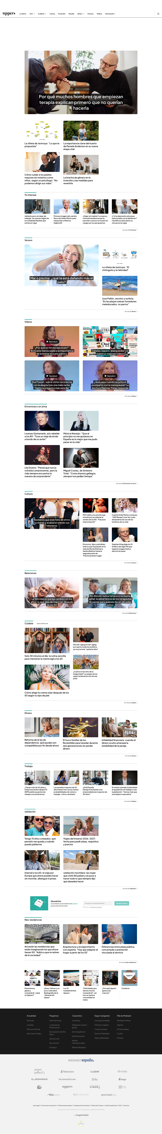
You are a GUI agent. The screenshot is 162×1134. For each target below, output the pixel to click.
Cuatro (120, 1033)
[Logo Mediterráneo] (108, 1095)
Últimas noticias (33, 1029)
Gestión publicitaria (111, 1105)
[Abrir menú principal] (158, 14)
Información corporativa (49, 1105)
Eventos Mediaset (101, 1033)
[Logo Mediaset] (81, 1061)
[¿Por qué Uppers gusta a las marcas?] (110, 978)
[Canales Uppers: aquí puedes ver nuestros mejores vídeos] (110, 341)
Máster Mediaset (79, 1047)
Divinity (120, 1038)
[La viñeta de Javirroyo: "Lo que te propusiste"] (42, 131)
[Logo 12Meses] (122, 1086)
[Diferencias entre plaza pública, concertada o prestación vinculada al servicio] (119, 934)
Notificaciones (78, 1036)
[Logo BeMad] (39, 1087)
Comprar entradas (102, 1020)
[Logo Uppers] (67, 1087)
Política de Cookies (97, 1105)
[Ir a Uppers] (9, 13)
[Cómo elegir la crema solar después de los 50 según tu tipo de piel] (47, 677)
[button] (51, 341)
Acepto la (93, 907)
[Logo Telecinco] (67, 1071)
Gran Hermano (55, 1020)
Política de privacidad (65, 1105)
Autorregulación (79, 1032)
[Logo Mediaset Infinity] (39, 1071)
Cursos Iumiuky (100, 1029)
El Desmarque (123, 1029)
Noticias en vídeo (34, 1033)
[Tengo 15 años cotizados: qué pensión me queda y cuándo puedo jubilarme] (42, 826)
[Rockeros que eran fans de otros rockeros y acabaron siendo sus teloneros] (52, 513)
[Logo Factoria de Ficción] (67, 1079)
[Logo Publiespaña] (81, 1095)
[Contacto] (129, 978)
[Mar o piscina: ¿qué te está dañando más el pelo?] (62, 265)
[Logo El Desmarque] (39, 1079)
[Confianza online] (81, 1125)
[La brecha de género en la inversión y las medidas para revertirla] (81, 165)
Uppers (120, 1025)
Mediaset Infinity (124, 1020)
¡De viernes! (54, 1043)
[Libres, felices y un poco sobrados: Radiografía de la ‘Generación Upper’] (52, 978)
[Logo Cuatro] (94, 1071)
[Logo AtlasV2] (53, 1095)
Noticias (30, 1020)
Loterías (30, 1025)
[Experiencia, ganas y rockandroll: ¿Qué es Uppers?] (32, 978)
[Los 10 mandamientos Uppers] (71, 978)
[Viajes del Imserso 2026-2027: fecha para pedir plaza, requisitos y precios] (81, 826)
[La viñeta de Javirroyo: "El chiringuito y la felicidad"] (119, 254)
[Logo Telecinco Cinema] (95, 1087)
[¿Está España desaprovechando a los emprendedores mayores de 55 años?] (95, 778)
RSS (120, 1105)
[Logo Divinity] (122, 1071)
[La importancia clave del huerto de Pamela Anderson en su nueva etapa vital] (81, 131)
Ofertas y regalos (101, 1025)
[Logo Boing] (95, 1079)
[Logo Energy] (122, 1079)
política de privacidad (96, 907)
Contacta (76, 1020)
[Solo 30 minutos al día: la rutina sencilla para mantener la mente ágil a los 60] (47, 640)
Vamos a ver (54, 1039)
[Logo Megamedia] (82, 1115)
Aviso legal (36, 1105)
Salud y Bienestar (42, 623)
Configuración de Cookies (81, 1105)
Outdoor (53, 1047)
